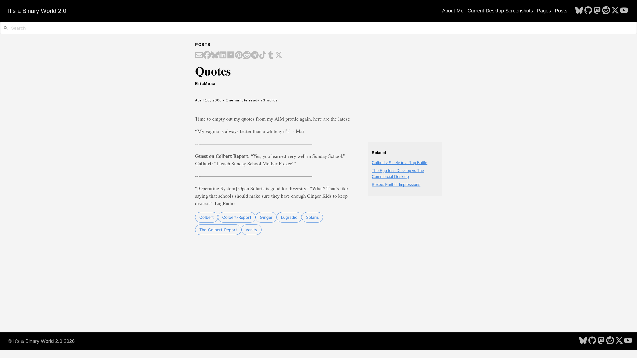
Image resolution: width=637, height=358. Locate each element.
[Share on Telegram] (255, 55)
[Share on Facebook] (207, 55)
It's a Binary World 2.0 (37, 10)
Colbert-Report (236, 217)
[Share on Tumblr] (271, 55)
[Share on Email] (199, 55)
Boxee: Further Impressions (396, 184)
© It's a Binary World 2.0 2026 (41, 341)
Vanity (251, 229)
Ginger (266, 217)
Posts (561, 10)
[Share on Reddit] (247, 55)
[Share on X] (279, 55)
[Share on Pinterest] (239, 55)
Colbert (206, 217)
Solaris (312, 217)
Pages (544, 10)
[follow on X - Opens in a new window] (615, 10)
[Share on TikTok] (263, 55)
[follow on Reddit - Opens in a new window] (606, 10)
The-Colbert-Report (218, 229)
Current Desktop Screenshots (500, 10)
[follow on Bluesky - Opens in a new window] (579, 10)
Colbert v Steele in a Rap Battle (399, 163)
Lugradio (289, 217)
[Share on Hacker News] (231, 55)
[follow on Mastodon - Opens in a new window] (597, 10)
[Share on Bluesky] (215, 55)
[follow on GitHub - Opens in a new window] (588, 10)
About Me (453, 10)
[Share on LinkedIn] (223, 55)
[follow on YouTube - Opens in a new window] (624, 10)
